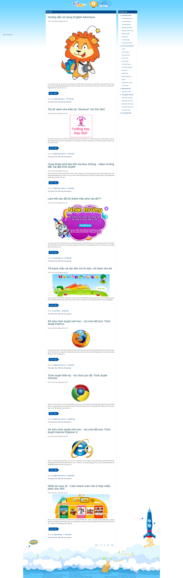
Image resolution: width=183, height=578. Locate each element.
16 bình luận (65, 311)
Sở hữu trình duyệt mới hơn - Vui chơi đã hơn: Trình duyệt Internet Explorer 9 (79, 431)
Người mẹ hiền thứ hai (128, 104)
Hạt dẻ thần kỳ (58, 258)
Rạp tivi (124, 79)
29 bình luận (71, 475)
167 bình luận (70, 99)
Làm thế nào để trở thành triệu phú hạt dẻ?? (74, 198)
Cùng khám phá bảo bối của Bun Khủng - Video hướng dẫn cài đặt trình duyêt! (81, 165)
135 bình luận (67, 258)
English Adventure (59, 99)
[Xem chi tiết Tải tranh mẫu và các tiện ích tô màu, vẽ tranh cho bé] (53, 309)
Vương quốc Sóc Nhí (127, 94)
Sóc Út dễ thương (126, 21)
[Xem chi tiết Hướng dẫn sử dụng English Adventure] (53, 97)
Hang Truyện (125, 61)
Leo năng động (126, 40)
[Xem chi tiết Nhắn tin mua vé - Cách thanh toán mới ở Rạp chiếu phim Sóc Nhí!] (53, 532)
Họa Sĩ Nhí (56, 311)
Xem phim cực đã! (126, 91)
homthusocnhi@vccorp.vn (129, 575)
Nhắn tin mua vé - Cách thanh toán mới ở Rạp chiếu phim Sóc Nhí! (79, 487)
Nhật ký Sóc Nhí (126, 88)
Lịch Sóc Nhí (125, 85)
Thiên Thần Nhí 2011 (127, 97)
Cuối (112, 545)
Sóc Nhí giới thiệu (126, 113)
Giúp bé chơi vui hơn (59, 153)
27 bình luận (68, 534)
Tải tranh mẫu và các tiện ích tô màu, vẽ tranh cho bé (80, 268)
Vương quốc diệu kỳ (127, 43)
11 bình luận (71, 188)
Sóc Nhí (65, 21)
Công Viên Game (126, 64)
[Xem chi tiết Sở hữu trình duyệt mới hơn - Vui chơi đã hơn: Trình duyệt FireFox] (53, 363)
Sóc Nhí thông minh (127, 18)
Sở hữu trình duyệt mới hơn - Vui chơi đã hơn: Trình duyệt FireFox (79, 322)
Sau (108, 545)
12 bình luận (71, 365)
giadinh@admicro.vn (78, 575)
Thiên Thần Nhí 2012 (127, 101)
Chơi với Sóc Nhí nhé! (128, 46)
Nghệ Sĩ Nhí (125, 73)
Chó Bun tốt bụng (126, 24)
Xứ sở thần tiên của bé (128, 107)
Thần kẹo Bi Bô (126, 33)
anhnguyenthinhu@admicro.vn (54, 577)
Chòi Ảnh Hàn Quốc (127, 67)
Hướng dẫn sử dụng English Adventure (71, 17)
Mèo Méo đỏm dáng (127, 27)
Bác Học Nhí (125, 58)
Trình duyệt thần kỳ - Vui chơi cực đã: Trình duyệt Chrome (77, 377)
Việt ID (123, 49)
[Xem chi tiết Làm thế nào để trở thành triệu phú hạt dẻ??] (53, 256)
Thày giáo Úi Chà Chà (127, 30)
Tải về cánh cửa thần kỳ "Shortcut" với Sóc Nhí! (76, 109)
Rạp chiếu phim (58, 534)
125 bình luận (71, 419)
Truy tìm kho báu (126, 110)
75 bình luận (71, 153)
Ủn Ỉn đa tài (125, 36)
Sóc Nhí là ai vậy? (126, 15)
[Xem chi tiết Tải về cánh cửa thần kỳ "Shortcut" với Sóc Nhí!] (53, 152)
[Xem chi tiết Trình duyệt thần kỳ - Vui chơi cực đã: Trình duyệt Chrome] (53, 417)
